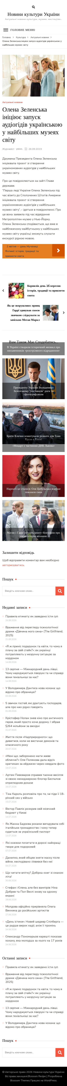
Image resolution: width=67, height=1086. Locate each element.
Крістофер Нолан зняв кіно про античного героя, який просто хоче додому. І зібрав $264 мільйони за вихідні (34, 722)
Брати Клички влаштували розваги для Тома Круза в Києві (33, 437)
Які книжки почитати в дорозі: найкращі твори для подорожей (32, 845)
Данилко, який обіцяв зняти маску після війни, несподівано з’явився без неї (32, 859)
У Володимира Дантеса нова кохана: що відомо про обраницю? (32, 690)
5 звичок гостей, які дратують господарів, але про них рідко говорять (33, 705)
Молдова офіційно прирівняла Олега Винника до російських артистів (30, 908)
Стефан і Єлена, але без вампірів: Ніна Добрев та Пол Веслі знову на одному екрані (31, 891)
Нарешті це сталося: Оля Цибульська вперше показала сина (34, 490)
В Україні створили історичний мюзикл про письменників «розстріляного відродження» (33, 348)
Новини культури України (33, 14)
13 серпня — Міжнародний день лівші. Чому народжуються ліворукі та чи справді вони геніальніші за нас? (34, 673)
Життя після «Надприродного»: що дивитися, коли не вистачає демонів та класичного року (31, 741)
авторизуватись (13, 565)
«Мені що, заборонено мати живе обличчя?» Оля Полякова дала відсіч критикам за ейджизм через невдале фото (34, 760)
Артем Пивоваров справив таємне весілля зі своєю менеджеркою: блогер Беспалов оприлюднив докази (34, 779)
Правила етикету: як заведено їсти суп (31, 616)
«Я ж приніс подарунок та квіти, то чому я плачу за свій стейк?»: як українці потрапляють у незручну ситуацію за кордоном (33, 652)
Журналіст (8, 149)
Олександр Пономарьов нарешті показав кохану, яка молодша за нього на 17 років (33, 938)
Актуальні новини (12, 102)
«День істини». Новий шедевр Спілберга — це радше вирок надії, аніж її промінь (34, 923)
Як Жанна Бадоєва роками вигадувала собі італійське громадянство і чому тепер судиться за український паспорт (34, 828)
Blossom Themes (20, 1080)
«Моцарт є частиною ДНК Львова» (33, 445)
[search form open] (33, 7)
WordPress (50, 1080)
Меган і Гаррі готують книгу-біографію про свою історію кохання (33, 534)
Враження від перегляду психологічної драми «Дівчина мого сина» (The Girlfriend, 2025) (34, 631)
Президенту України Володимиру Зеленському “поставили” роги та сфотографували (33, 391)
